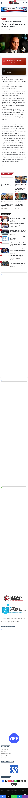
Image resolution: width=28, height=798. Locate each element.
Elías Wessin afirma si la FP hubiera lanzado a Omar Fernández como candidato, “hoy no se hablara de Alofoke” (7, 204)
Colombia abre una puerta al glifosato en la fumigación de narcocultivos (17, 225)
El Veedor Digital (5, 29)
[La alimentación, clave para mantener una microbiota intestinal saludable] (5, 257)
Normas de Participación (6, 755)
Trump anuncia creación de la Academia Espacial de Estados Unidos (17, 250)
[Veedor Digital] (14, 9)
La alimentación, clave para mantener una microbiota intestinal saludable (17, 257)
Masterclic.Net (15, 792)
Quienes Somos (4, 749)
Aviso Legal (3, 751)
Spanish (18, 1)
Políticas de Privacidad (6, 753)
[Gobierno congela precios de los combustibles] (5, 238)
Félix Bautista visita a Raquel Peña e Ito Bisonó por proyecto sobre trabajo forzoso (18, 218)
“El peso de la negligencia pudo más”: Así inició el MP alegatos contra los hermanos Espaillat (17, 263)
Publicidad (3, 757)
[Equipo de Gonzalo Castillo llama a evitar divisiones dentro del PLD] (7, 179)
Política (3, 18)
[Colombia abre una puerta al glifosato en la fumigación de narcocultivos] (5, 225)
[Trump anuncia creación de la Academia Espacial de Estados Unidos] (5, 250)
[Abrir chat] (25, 794)
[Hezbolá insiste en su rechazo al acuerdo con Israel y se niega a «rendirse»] (5, 232)
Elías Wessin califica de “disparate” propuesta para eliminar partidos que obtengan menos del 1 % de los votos (20, 187)
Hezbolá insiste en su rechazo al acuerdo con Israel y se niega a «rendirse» (18, 232)
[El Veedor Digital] (14, 3)
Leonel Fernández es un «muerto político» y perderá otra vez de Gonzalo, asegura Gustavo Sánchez (20, 204)
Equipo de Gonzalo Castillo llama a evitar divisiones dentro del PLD (6, 186)
